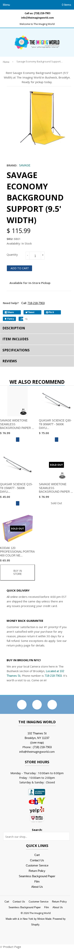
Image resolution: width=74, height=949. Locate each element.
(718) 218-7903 (42, 13)
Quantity (12, 254)
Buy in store (17, 572)
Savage (24, 165)
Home (6, 62)
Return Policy (37, 870)
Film (37, 881)
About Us (37, 886)
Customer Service (37, 865)
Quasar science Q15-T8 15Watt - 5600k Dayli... (16, 488)
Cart (37, 855)
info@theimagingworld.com (37, 17)
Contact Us (37, 860)
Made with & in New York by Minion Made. (29, 918)
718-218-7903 (53, 675)
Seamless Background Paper (37, 876)
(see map (37, 742)
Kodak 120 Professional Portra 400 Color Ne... (17, 551)
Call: (32, 303)
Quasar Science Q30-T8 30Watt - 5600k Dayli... (55, 424)
